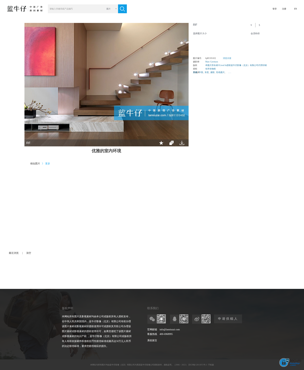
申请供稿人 (228, 318)
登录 (275, 9)
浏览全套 (227, 58)
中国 (201, 72)
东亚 (207, 72)
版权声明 (67, 308)
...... (229, 72)
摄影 (212, 72)
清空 (28, 253)
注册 (284, 9)
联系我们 (153, 308)
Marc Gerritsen (211, 61)
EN (295, 9)
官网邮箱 (152, 329)
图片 (108, 9)
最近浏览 (14, 253)
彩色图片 (220, 72)
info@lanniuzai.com (170, 329)
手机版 (211, 365)
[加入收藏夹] (161, 143)
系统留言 (152, 340)
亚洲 (195, 72)
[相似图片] (171, 143)
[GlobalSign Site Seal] (290, 366)
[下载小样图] (182, 143)
